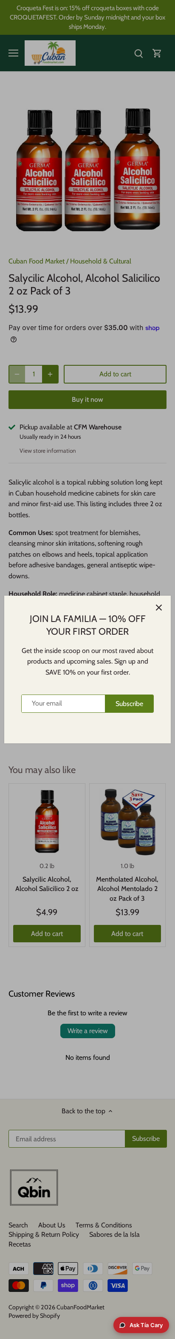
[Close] (159, 607)
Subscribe (129, 704)
